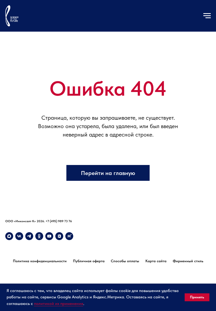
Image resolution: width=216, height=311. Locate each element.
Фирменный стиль (188, 261)
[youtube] (49, 236)
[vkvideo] (59, 236)
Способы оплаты (125, 261)
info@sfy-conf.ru (16, 226)
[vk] (19, 236)
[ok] (39, 236)
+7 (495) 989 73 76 (59, 221)
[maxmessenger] (9, 236)
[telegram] (29, 236)
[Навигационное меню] (207, 15)
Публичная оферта (89, 261)
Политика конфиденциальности (40, 261)
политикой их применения (58, 303)
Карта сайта (155, 261)
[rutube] (69, 236)
